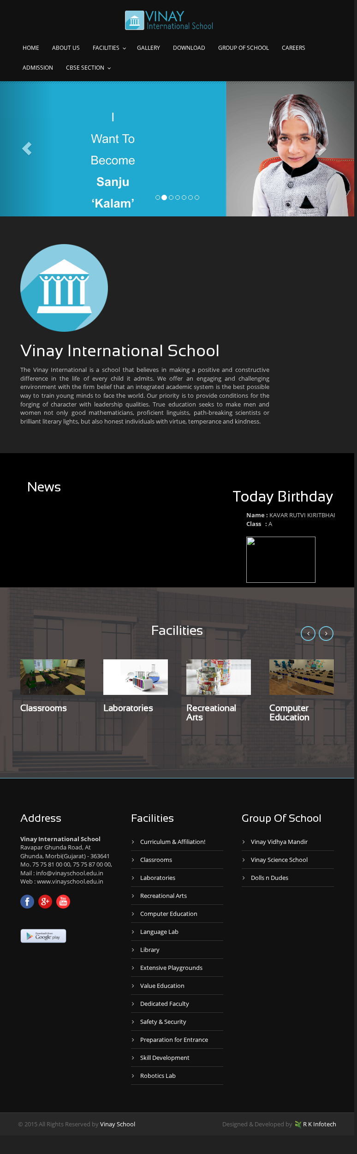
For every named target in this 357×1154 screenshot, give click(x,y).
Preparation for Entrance (174, 1039)
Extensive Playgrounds (171, 967)
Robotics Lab (158, 1075)
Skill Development (165, 1057)
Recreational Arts (163, 895)
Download (189, 48)
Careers (293, 48)
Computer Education (168, 913)
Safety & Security (163, 1021)
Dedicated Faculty (164, 1003)
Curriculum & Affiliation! (172, 841)
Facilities (106, 48)
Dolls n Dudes (269, 877)
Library (150, 949)
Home (31, 48)
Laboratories (128, 709)
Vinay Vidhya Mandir (279, 841)
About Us (66, 48)
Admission (38, 68)
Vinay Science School (279, 859)
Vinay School (117, 1124)
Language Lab (159, 931)
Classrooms (43, 709)
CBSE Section (85, 68)
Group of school (243, 48)
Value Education (162, 985)
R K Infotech (319, 1124)
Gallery (148, 48)
